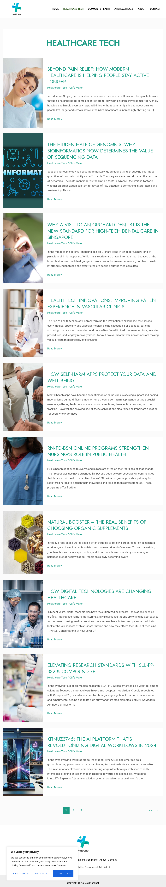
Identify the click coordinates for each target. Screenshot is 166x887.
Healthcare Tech (73, 9)
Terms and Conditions (86, 859)
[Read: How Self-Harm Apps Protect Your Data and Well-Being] (23, 396)
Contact (155, 9)
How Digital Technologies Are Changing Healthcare (99, 594)
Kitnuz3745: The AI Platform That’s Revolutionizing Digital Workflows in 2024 (101, 742)
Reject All (42, 873)
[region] (42, 863)
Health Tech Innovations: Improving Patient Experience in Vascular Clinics (102, 303)
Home (56, 9)
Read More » (54, 119)
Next (153, 810)
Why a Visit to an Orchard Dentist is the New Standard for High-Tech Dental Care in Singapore (103, 231)
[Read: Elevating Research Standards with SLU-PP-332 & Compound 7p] (23, 687)
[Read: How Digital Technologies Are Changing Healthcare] (23, 613)
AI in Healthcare (123, 9)
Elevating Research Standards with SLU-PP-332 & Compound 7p (100, 668)
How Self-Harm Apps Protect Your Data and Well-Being (101, 377)
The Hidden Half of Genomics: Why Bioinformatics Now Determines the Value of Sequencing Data (100, 151)
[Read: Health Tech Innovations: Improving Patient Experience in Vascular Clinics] (23, 323)
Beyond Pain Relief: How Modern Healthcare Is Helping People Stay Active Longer (98, 75)
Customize (21, 873)
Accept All (63, 873)
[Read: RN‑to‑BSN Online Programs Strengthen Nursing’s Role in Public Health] (23, 470)
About (142, 9)
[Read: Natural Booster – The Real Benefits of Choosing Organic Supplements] (23, 542)
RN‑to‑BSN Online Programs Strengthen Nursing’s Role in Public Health (98, 451)
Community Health (99, 9)
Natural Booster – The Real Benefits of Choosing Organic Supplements (96, 525)
